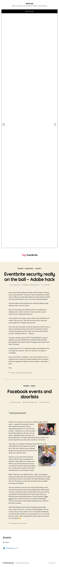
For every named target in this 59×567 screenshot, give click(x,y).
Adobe (12, 372)
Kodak (25, 372)
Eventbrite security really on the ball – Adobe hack (29, 276)
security (38, 268)
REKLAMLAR (29, 11)
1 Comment (47, 285)
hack (22, 372)
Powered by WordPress (22, 563)
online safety (29, 268)
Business (26, 385)
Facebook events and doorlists (29, 393)
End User (20, 268)
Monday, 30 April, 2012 (31, 402)
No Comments (45, 402)
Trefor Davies (16, 285)
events (33, 385)
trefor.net (29, 3)
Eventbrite (17, 372)
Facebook (23, 523)
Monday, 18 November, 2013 (31, 285)
